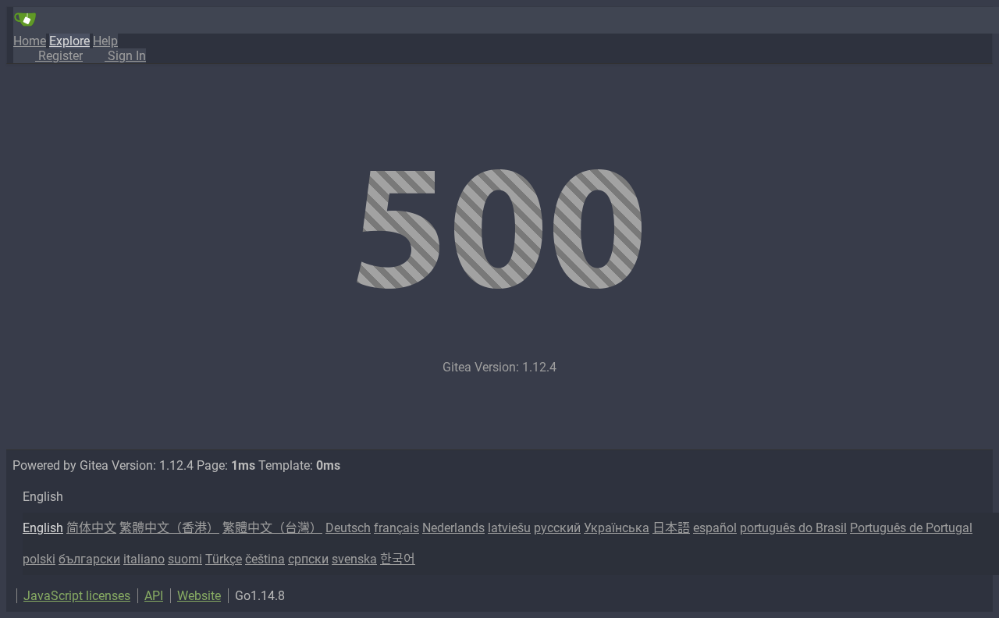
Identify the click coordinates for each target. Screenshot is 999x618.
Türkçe (223, 559)
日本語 (671, 527)
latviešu (509, 527)
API (153, 595)
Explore (69, 41)
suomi (185, 559)
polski (39, 559)
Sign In (125, 55)
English (43, 527)
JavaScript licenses (76, 595)
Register (59, 55)
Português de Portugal (911, 527)
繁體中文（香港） (169, 527)
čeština (265, 559)
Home (29, 41)
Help (105, 41)
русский (557, 527)
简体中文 (91, 527)
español (715, 527)
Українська (616, 527)
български (89, 559)
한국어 (397, 559)
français (396, 527)
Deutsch (348, 527)
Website (199, 595)
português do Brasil (793, 527)
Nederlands (453, 527)
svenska (354, 559)
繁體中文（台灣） (272, 527)
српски (308, 559)
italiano (144, 559)
